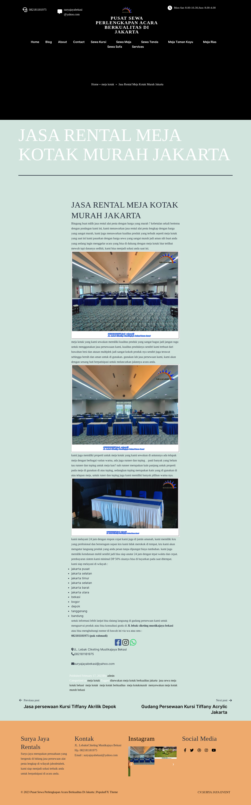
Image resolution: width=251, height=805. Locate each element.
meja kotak (107, 84)
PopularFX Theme (107, 792)
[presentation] (131, 764)
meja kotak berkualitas (113, 685)
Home (94, 84)
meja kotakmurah (137, 685)
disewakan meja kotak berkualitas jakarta (133, 680)
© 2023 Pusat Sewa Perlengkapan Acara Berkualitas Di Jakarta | (58, 792)
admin (110, 675)
